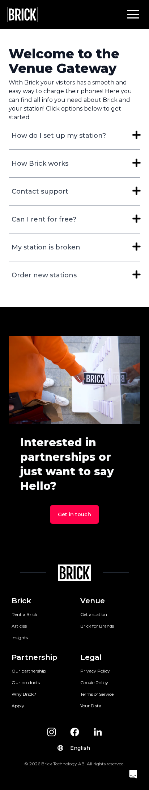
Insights (20, 637)
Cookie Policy (94, 682)
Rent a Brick (24, 614)
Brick (21, 600)
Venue (92, 600)
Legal (91, 657)
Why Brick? (24, 694)
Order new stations (44, 275)
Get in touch (74, 514)
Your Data (90, 705)
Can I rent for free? (44, 219)
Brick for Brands (97, 626)
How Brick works (40, 163)
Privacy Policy (95, 671)
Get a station (93, 614)
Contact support (40, 191)
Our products (26, 682)
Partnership (34, 657)
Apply (18, 705)
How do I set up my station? (59, 136)
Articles (19, 626)
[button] (133, 14)
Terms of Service (97, 694)
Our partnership (29, 671)
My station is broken (46, 247)
